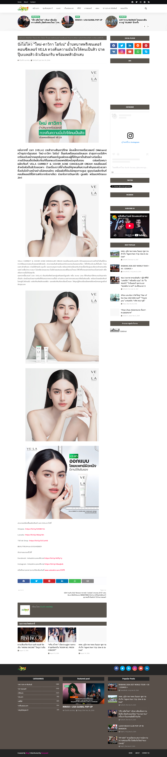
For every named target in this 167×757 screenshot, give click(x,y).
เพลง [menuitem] (97, 8)
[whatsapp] (137, 51)
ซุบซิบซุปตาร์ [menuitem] (48, 8)
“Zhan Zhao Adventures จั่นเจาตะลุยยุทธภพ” (133, 311)
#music (38, 693)
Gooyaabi (44, 753)
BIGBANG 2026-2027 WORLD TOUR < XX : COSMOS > (135, 267)
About (26, 2)
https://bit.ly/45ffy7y (53, 558)
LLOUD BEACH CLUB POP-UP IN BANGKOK (131, 727)
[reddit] (137, 45)
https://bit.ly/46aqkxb (54, 564)
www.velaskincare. (52, 570)
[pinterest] (144, 2)
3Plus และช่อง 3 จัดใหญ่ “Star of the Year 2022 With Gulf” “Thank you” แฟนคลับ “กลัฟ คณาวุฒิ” (134, 298)
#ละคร (38, 697)
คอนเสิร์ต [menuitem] (124, 8)
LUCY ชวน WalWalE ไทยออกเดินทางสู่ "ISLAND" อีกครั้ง (133, 21)
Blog (27, 753)
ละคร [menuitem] (58, 8)
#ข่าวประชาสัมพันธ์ (38, 684)
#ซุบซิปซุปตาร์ (38, 710)
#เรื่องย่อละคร (38, 706)
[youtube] (129, 51)
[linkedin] (129, 45)
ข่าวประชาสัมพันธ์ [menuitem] (110, 8)
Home (20, 2)
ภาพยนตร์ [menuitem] (88, 8)
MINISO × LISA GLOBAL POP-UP (88, 20)
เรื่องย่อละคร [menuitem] (69, 8)
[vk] (113, 51)
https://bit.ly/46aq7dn (34, 534)
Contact (32, 2)
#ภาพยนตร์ (38, 689)
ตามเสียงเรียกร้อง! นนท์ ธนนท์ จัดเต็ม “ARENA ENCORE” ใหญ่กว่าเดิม (31, 646)
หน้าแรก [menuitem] (36, 8)
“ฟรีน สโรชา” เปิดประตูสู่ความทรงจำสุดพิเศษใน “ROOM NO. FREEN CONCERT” (61, 647)
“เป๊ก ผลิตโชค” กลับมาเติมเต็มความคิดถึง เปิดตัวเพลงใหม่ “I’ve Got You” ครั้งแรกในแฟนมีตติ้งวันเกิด (45, 21)
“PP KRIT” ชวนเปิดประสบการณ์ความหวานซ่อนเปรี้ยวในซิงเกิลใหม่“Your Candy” (133, 740)
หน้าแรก (22, 38)
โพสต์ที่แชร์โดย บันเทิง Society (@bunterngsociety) (131, 168)
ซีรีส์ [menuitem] (79, 8)
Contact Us (145, 753)
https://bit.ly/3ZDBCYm (35, 528)
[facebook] (132, 2)
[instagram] (140, 2)
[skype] (148, 2)
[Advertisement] (129, 85)
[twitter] (136, 2)
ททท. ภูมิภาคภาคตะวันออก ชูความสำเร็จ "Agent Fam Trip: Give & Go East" (92, 647)
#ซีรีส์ (38, 701)
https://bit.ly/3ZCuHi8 (38, 540)
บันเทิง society (25, 60)
